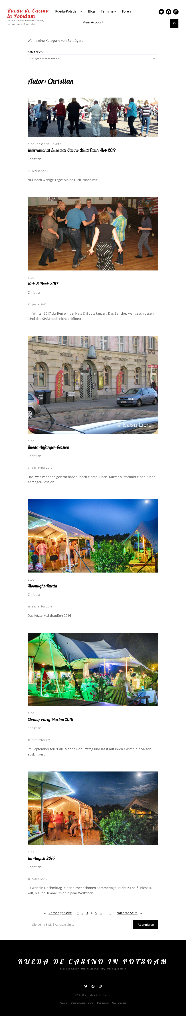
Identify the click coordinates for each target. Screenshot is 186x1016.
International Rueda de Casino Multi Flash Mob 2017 (72, 150)
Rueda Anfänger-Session (48, 447)
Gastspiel (44, 144)
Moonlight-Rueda (42, 586)
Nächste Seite (130, 913)
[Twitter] (161, 12)
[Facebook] (168, 12)
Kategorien (35, 52)
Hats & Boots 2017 (43, 283)
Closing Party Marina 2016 (50, 719)
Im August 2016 (41, 858)
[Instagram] (176, 12)
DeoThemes (105, 995)
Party (57, 144)
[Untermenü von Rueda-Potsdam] (81, 11)
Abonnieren (146, 925)
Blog (31, 144)
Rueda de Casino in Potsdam (28, 13)
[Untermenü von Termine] (115, 11)
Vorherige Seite (57, 913)
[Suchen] (174, 23)
